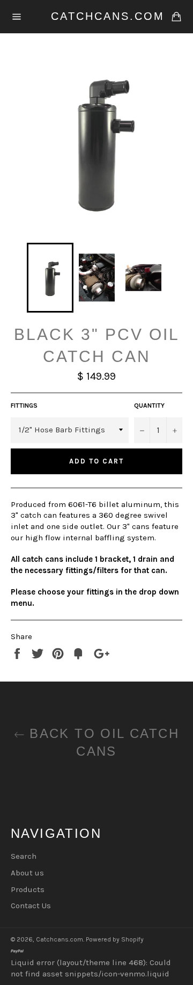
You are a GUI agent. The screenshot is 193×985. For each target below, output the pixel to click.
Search (23, 856)
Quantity (149, 405)
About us (27, 873)
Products (27, 889)
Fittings (24, 405)
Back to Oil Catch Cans (102, 742)
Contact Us (31, 905)
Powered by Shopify (115, 939)
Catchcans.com (96, 16)
